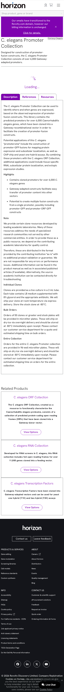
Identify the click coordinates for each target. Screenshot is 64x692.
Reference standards (9, 573)
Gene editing (6, 554)
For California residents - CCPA (13, 619)
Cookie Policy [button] (46, 689)
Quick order (36, 614)
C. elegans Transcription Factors (32, 483)
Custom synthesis (8, 578)
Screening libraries (8, 564)
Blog (33, 583)
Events (34, 573)
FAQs (3, 604)
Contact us (22, 538)
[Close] (55, 26)
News (34, 568)
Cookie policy (6, 609)
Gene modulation (8, 559)
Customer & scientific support (43, 595)
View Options (31, 432)
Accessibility (6, 595)
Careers (35, 554)
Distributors (36, 564)
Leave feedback (42, 538)
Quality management (40, 578)
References (29, 97)
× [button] (62, 680)
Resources (47, 97)
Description (10, 97)
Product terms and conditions (13, 643)
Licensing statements (9, 638)
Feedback (35, 604)
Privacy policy (7, 614)
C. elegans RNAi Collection (30, 446)
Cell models (5, 568)
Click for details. (32, 32)
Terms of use (6, 624)
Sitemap (4, 600)
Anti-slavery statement (10, 633)
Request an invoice (39, 609)
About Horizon (37, 559)
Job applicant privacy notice (12, 628)
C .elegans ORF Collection (31, 397)
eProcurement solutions (41, 600)
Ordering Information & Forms (44, 619)
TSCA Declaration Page (10, 648)
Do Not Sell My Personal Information (15, 652)
